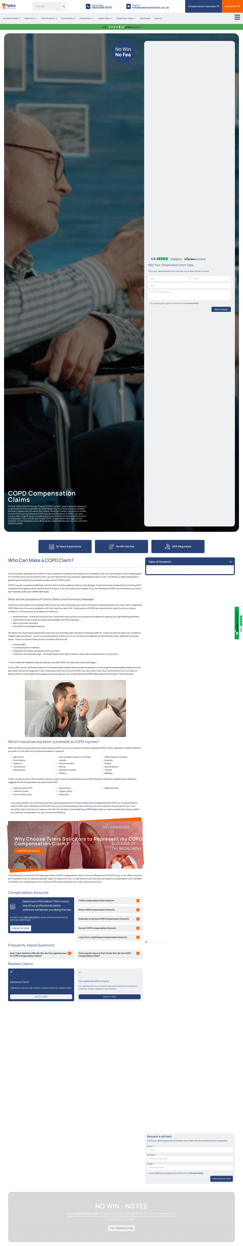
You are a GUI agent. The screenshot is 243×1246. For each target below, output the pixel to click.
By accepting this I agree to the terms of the (174, 303)
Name (150, 1146)
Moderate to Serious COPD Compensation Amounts (104, 918)
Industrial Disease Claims (86, 1213)
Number (151, 1155)
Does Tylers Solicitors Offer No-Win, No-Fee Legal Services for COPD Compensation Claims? (38, 954)
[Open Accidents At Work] (20, 18)
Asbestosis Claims (19, 981)
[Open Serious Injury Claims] (135, 18)
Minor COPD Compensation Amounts (97, 909)
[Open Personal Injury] (93, 18)
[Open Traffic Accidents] (56, 18)
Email (150, 1164)
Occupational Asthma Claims (94, 981)
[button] (110, 900)
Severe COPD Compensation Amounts (97, 928)
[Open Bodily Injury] (36, 18)
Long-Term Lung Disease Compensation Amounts (103, 937)
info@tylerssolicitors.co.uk (150, 7)
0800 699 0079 (102, 7)
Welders (109, 773)
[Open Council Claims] (75, 18)
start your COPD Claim (32, 591)
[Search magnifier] (64, 6)
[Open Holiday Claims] (111, 18)
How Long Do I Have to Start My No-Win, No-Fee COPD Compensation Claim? (105, 954)
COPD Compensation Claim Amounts (96, 900)
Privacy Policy (192, 303)
